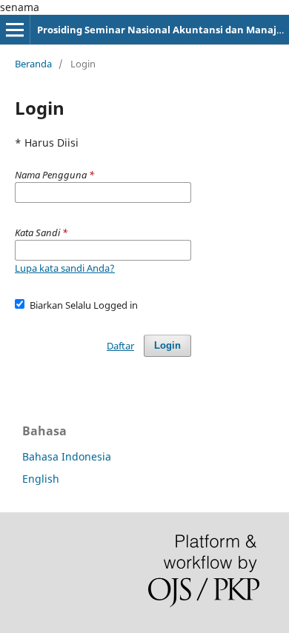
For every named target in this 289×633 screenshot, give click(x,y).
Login (167, 345)
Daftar (120, 345)
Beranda (33, 63)
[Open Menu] (15, 29)
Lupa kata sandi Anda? (65, 268)
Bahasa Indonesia (66, 456)
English (40, 479)
